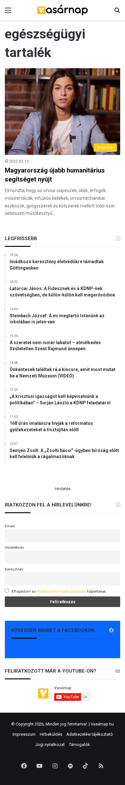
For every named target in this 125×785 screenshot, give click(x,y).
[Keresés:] (117, 12)
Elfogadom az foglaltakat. (59, 591)
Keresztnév (14, 569)
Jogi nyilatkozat (50, 744)
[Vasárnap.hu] (62, 10)
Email (10, 526)
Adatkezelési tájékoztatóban (61, 591)
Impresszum (24, 734)
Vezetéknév (14, 547)
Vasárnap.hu (102, 724)
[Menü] (8, 12)
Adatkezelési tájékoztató (89, 734)
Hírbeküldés (51, 734)
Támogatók (79, 744)
